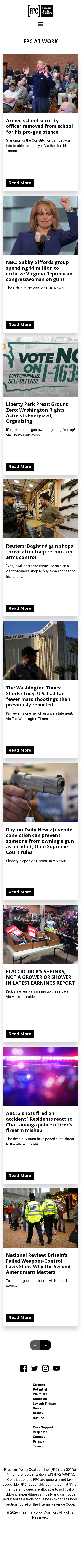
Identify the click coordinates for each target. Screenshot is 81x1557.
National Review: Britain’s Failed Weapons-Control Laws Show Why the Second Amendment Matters (38, 1263)
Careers (39, 1385)
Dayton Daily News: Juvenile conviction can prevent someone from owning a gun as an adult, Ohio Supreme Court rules (40, 840)
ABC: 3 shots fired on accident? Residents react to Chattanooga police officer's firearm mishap (39, 1121)
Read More (19, 182)
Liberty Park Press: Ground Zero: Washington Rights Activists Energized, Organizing (37, 412)
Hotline (38, 1418)
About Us (40, 1399)
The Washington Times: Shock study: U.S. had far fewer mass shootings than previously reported (38, 696)
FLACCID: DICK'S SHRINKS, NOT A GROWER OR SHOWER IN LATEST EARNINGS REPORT (40, 977)
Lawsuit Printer (44, 1404)
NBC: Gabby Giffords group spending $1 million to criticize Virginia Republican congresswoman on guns (39, 270)
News (37, 1408)
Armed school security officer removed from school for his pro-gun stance (39, 126)
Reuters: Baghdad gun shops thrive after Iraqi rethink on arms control (39, 551)
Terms (38, 1446)
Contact (39, 1437)
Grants (38, 1413)
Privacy (38, 1441)
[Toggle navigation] (40, 24)
